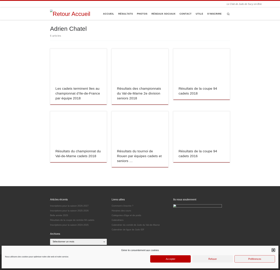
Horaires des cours (121, 210)
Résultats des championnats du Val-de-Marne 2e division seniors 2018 (139, 93)
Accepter (170, 259)
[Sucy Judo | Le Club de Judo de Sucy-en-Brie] (70, 13)
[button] (273, 250)
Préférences (254, 259)
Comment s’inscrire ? (122, 206)
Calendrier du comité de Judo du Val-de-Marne (136, 225)
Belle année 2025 (59, 215)
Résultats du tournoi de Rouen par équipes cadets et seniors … (139, 156)
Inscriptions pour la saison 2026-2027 (69, 206)
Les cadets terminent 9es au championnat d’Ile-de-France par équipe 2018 (77, 93)
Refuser (212, 259)
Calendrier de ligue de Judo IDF (128, 229)
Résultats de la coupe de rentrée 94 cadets (72, 220)
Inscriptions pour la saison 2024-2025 (69, 225)
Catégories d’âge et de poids (126, 215)
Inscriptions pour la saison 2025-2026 (69, 210)
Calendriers (117, 220)
